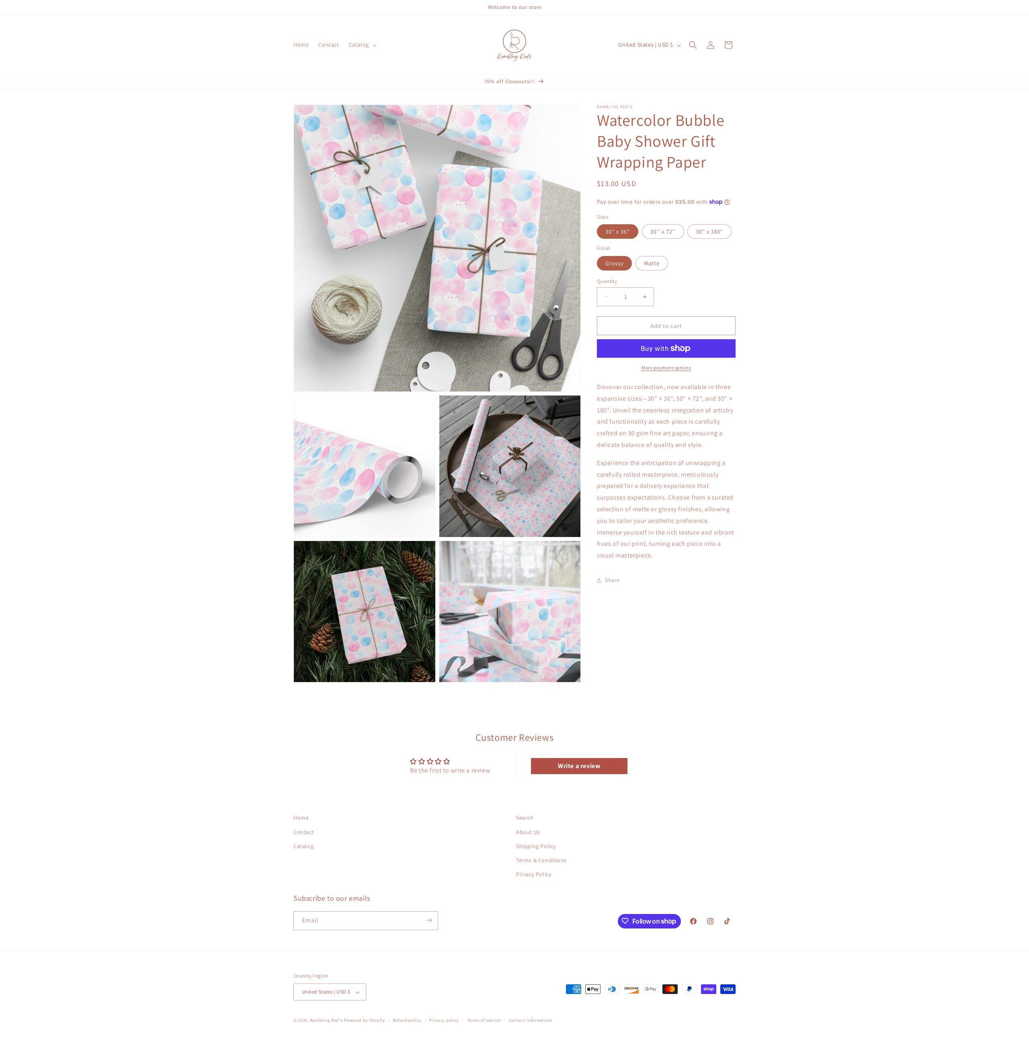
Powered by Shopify (364, 1020)
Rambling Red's (326, 1020)
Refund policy (407, 1020)
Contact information (530, 1020)
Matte (652, 262)
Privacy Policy (533, 874)
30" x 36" (617, 231)
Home (301, 817)
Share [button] (612, 580)
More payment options (666, 368)
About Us (528, 831)
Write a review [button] (579, 766)
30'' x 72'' (663, 231)
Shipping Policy (536, 845)
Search (525, 817)
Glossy (614, 262)
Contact (303, 831)
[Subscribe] (429, 920)
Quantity (607, 280)
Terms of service (484, 1020)
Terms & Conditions (541, 859)
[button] (362, 44)
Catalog (303, 845)
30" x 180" (709, 231)
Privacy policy (444, 1020)
